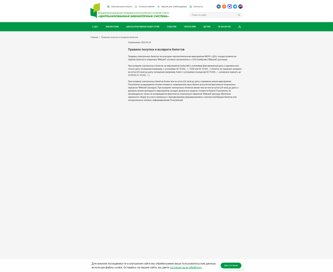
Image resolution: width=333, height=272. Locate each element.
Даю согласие (231, 265)
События (171, 27)
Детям (206, 27)
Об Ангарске (224, 27)
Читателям (190, 27)
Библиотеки (112, 27)
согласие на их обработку (186, 267)
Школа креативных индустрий (142, 27)
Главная (94, 37)
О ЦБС (95, 27)
